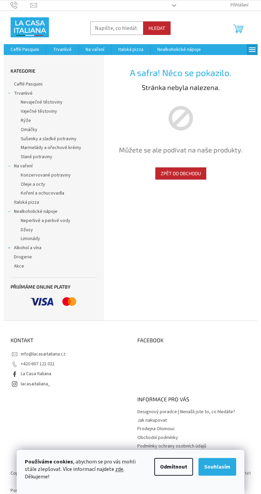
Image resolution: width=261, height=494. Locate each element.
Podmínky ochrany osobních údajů (171, 446)
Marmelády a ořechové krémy (51, 147)
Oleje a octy (33, 184)
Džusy (27, 229)
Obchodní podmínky (157, 437)
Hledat (157, 28)
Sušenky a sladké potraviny (48, 138)
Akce (19, 266)
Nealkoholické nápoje (35, 211)
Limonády (30, 238)
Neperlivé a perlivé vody (45, 220)
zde (119, 469)
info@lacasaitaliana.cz (43, 354)
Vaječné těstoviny (39, 111)
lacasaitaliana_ (35, 384)
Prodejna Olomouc (156, 428)
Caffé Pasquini (28, 84)
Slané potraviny (36, 156)
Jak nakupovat (152, 420)
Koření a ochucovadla (42, 193)
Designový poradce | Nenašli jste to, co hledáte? (186, 411)
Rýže (26, 120)
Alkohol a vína (27, 247)
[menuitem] (25, 49)
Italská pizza (26, 202)
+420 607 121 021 (38, 364)
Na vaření (23, 166)
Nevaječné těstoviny (42, 102)
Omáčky (29, 129)
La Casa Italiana (36, 373)
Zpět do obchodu (181, 173)
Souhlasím (217, 467)
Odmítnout (173, 467)
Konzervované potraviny (46, 175)
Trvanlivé (23, 93)
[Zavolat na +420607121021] (21, 5)
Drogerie (23, 257)
